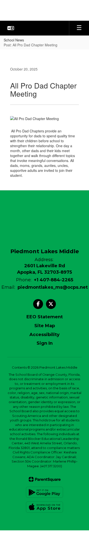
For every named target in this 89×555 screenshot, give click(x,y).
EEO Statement (44, 317)
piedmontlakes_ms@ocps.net (53, 287)
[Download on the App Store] (44, 507)
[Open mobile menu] (79, 28)
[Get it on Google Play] (44, 492)
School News (14, 39)
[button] (10, 28)
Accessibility (44, 334)
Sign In (45, 343)
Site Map (44, 325)
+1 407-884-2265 (53, 280)
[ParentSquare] (44, 479)
